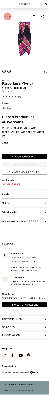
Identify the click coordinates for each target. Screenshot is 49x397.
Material (6, 203)
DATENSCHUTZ (30, 390)
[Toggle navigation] (4, 4)
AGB (18, 390)
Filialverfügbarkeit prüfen (24, 172)
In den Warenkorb (24, 164)
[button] (4, 71)
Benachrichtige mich (24, 156)
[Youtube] (20, 355)
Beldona (5, 80)
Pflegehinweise (9, 212)
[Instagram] (4, 355)
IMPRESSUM (8, 390)
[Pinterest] (28, 355)
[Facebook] (12, 355)
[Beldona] (24, 4)
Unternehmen (12, 319)
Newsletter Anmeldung (24, 305)
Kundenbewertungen (14, 221)
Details (5, 194)
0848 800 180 (18, 257)
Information (11, 335)
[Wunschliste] (34, 16)
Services (8, 327)
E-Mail (5, 143)
